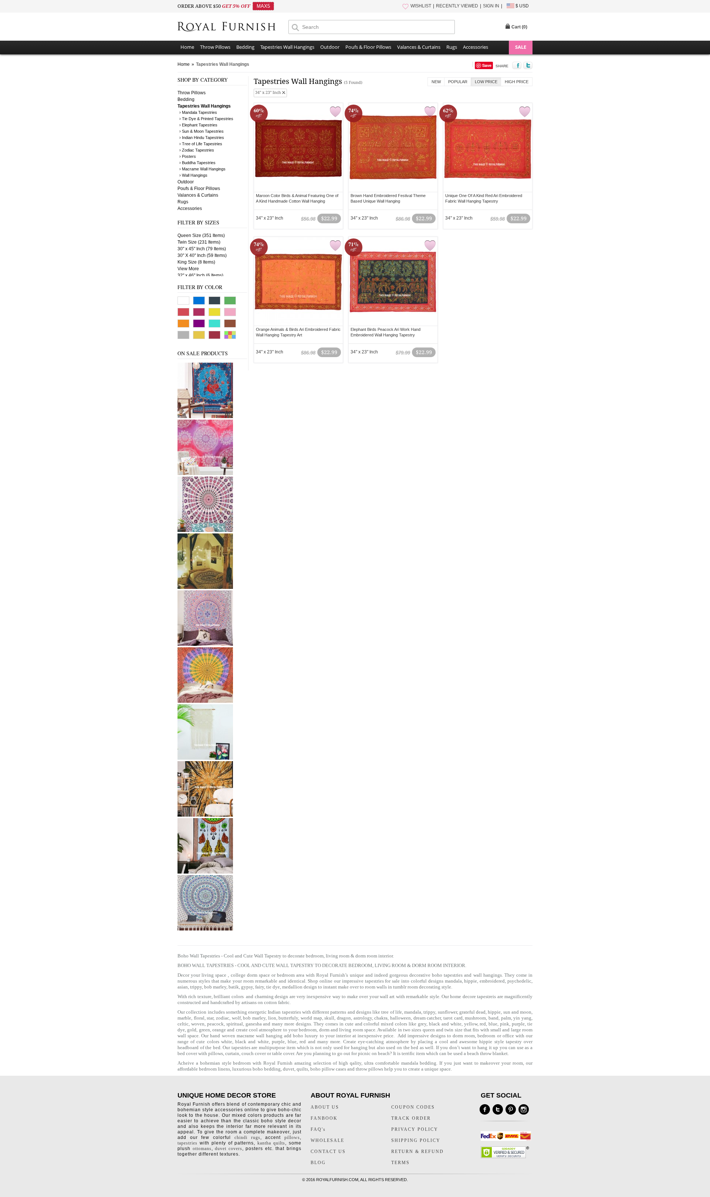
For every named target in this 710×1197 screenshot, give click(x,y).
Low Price (486, 81)
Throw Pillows (215, 47)
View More (188, 268)
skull (329, 1018)
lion (272, 1018)
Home (187, 47)
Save (486, 65)
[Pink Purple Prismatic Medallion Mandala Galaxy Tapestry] (205, 473)
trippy (429, 1012)
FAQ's (318, 1129)
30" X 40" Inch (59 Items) (202, 255)
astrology (363, 1018)
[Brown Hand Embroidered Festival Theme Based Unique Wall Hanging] (393, 147)
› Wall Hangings (193, 175)
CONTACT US (328, 1151)
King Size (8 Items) (196, 262)
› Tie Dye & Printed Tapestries (206, 118)
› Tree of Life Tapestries (200, 144)
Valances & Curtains (418, 47)
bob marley (254, 1018)
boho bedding (267, 1069)
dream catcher (427, 1018)
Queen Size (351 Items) (201, 235)
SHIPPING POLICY (415, 1140)
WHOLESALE (327, 1140)
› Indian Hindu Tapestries (201, 137)
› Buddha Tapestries (197, 162)
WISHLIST (420, 6)
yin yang (522, 1018)
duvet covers (228, 1148)
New (436, 81)
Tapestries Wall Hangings (287, 47)
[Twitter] (498, 1109)
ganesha (254, 1024)
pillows (215, 1053)
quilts (302, 1069)
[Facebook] (485, 1109)
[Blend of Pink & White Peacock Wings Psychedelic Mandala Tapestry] (205, 530)
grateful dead (472, 1012)
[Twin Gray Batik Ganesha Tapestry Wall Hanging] (205, 416)
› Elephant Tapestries (198, 125)
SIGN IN (491, 6)
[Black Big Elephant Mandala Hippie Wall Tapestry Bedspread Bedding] (205, 587)
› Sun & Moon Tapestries (201, 131)
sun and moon (517, 1012)
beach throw (479, 1053)
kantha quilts (271, 1143)
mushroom (475, 1018)
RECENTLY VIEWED (457, 6)
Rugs (451, 47)
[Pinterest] (511, 1109)
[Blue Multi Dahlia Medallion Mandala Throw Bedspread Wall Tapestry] (205, 644)
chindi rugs (247, 1137)
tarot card (453, 1018)
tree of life (391, 1012)
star (210, 1018)
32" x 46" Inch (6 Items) (200, 275)
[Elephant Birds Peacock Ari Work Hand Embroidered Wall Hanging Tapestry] (393, 281)
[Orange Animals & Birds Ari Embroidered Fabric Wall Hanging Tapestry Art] (298, 281)
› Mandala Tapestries (198, 112)
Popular (457, 81)
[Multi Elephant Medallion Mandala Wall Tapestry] (205, 929)
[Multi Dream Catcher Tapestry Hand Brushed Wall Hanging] (205, 872)
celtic (183, 1024)
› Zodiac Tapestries (196, 150)
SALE (520, 47)
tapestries (187, 1143)
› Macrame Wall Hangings (202, 169)
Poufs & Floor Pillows (368, 47)
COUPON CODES (413, 1107)
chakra (381, 1018)
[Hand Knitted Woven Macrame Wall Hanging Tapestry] (205, 758)
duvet (288, 1069)
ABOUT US (325, 1107)
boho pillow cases (328, 1069)
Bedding (245, 47)
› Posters (187, 156)
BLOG (318, 1162)
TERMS (400, 1162)
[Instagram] (523, 1109)
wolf (236, 1018)
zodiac (222, 1018)
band (493, 1018)
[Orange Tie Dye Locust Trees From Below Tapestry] (205, 815)
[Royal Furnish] (233, 27)
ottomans (202, 1148)
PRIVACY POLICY (414, 1129)
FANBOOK (324, 1118)
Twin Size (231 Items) (199, 242)
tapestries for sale (382, 981)
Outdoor (329, 47)
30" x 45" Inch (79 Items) (202, 248)
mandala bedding (419, 1063)
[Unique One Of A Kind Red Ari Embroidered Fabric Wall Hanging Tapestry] (487, 147)
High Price (516, 81)
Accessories (475, 47)
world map (311, 1018)
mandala (453, 981)
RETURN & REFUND (417, 1151)
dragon (344, 1018)
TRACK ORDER (411, 1118)
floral (199, 1018)
